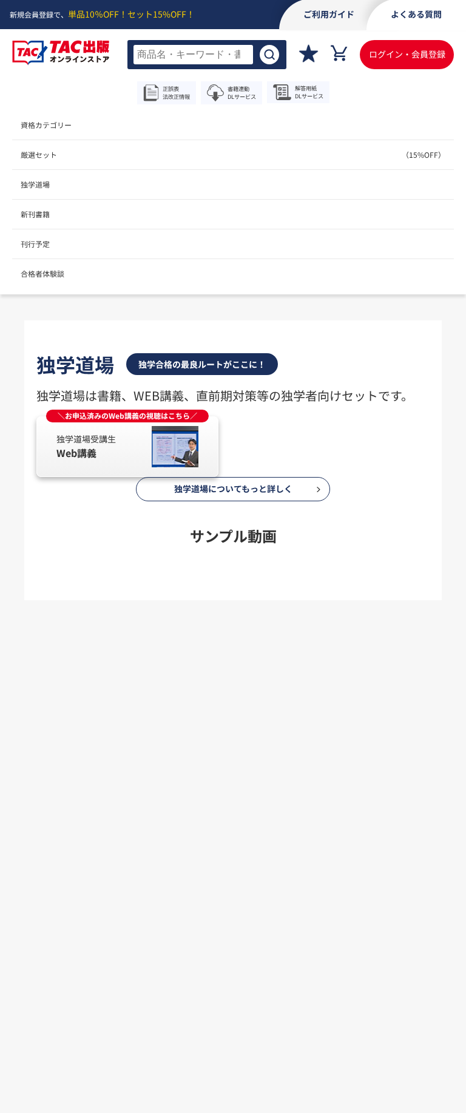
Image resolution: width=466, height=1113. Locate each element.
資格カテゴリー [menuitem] (46, 125)
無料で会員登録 (233, 859)
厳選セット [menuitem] (233, 154)
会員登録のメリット (184, 804)
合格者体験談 (42, 273)
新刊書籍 (35, 214)
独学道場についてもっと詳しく (233, 488)
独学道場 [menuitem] (35, 184)
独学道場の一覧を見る (233, 632)
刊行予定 (35, 243)
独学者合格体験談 (303, 804)
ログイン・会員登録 (407, 54)
